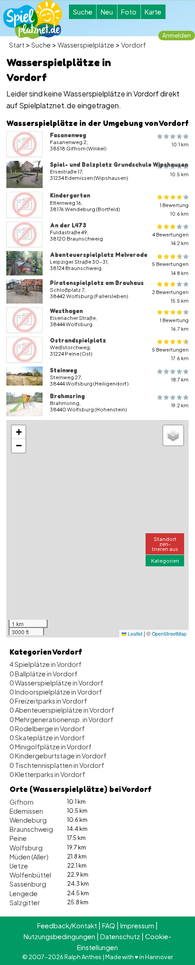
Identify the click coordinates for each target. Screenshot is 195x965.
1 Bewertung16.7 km (174, 324)
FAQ (108, 926)
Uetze (19, 866)
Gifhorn (22, 802)
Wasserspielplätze (86, 45)
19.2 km (180, 405)
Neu (107, 12)
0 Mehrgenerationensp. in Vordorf (61, 719)
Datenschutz (120, 936)
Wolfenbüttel (30, 875)
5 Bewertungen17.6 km (170, 354)
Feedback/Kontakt (67, 926)
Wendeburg (28, 820)
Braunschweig (31, 829)
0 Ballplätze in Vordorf (44, 674)
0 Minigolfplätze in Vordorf (51, 747)
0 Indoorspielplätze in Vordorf (56, 692)
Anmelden (176, 35)
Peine (18, 838)
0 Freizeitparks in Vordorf (48, 701)
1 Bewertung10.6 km (174, 209)
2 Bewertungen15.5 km (170, 296)
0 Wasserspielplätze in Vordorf (56, 683)
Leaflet (134, 633)
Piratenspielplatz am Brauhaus (97, 282)
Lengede (24, 893)
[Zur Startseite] (32, 19)
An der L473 (68, 225)
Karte (153, 12)
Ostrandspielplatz (78, 340)
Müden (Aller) (29, 857)
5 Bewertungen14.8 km (170, 268)
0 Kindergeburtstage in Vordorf (58, 756)
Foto (128, 12)
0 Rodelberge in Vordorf (47, 728)
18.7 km (180, 379)
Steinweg (63, 370)
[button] (18, 432)
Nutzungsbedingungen (59, 936)
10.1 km (180, 144)
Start (16, 45)
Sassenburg (28, 884)
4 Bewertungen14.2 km (170, 239)
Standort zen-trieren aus (165, 544)
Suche (83, 12)
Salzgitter (25, 902)
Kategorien (165, 560)
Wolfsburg (26, 848)
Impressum (137, 926)
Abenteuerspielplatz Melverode (98, 254)
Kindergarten (70, 195)
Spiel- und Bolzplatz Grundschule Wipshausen (119, 164)
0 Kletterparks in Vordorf (47, 774)
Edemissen (26, 811)
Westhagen (66, 310)
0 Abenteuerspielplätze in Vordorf (62, 710)
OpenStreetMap (169, 633)
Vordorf (133, 45)
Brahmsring (67, 396)
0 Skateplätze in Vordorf (47, 737)
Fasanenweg (68, 135)
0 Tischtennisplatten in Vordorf (57, 765)
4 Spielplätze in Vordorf (46, 664)
